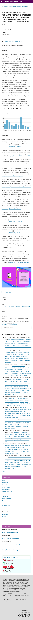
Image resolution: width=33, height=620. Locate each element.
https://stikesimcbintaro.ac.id (10, 532)
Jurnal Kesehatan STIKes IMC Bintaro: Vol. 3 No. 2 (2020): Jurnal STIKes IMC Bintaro (17, 451)
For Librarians (5, 519)
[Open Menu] (1, 1)
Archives (8, 5)
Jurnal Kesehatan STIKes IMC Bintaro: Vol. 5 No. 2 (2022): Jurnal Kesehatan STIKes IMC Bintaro (18, 392)
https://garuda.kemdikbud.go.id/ (11, 550)
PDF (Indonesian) (8, 292)
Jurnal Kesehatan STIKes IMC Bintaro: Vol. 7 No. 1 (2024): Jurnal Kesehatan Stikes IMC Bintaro (17, 403)
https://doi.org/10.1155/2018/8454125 (19, 262)
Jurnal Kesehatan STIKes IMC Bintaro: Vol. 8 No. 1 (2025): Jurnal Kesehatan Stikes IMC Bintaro (18, 360)
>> (5, 471)
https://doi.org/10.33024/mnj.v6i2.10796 (19, 156)
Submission (5, 482)
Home (3, 5)
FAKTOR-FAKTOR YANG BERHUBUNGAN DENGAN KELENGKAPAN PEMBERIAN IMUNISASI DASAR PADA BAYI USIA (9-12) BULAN (17, 400)
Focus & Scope (6, 487)
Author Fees (5, 496)
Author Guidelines (7, 491)
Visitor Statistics (6, 503)
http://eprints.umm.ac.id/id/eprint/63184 (12, 176)
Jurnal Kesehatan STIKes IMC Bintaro (13, 1)
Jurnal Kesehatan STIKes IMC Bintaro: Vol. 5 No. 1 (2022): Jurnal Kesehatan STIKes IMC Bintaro (18, 440)
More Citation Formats (8, 327)
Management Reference (8, 500)
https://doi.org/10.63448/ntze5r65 (13, 41)
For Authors (5, 516)
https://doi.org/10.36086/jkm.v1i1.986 (11, 146)
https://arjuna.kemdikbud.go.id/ (11, 544)
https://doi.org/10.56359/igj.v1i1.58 (11, 233)
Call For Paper (5, 485)
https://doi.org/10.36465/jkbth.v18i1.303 (12, 222)
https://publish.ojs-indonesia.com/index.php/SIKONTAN (16, 187)
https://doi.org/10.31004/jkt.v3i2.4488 (11, 209)
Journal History (6, 505)
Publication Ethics (6, 498)
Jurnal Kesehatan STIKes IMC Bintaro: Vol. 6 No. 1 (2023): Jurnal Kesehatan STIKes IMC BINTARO (18, 347)
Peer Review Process (7, 494)
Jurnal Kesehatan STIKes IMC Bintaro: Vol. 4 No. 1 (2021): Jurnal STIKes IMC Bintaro (17, 415)
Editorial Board (6, 489)
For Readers (5, 514)
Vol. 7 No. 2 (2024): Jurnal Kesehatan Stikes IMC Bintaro (14, 6)
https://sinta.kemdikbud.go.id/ (10, 538)
